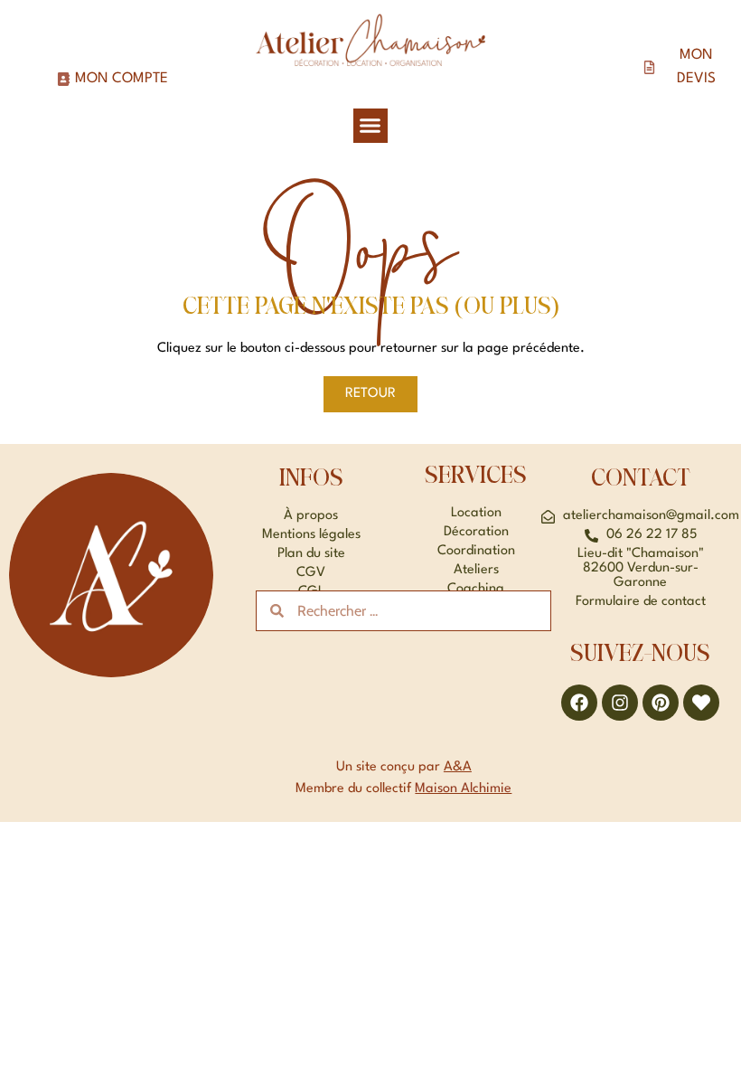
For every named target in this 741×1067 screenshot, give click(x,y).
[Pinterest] (661, 703)
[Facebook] (579, 703)
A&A (458, 767)
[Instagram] (620, 703)
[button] (370, 126)
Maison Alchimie (463, 789)
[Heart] (701, 703)
